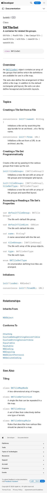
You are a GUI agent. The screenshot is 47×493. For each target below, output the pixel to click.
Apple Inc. (17, 486)
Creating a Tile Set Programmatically (13, 153)
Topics (7, 102)
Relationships (11, 301)
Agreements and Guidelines (34, 490)
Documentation (13, 8)
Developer (11, 437)
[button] (31, 3)
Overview (9, 65)
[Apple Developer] (7, 3)
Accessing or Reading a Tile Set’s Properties (21, 202)
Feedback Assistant (11, 481)
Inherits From (10, 308)
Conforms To (10, 325)
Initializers (8, 274)
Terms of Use (6, 490)
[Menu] (44, 3)
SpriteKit (6, 17)
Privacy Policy (18, 490)
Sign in (37, 3)
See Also (8, 370)
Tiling (6, 378)
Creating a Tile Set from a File (19, 109)
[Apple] (3, 437)
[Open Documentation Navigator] (3, 8)
